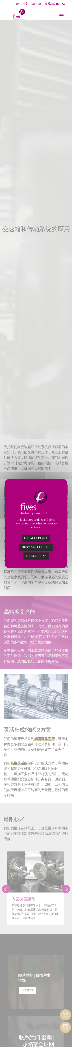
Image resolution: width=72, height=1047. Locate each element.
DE (33, 3)
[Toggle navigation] (61, 14)
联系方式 (50, 3)
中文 (25, 3)
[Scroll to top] (65, 1037)
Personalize (36, 555)
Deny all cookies (36, 547)
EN (18, 3)
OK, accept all (36, 538)
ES (39, 3)
